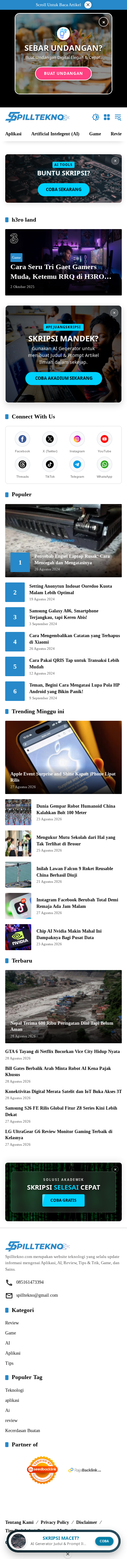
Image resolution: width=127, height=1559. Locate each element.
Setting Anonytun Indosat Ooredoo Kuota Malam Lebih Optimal (70, 589)
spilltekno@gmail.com (37, 1295)
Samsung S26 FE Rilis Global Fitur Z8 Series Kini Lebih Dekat (61, 1111)
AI (7, 1343)
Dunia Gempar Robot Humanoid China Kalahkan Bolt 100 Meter (75, 809)
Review (12, 1322)
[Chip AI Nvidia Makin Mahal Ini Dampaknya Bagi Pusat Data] (18, 937)
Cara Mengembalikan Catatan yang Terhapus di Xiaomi (74, 639)
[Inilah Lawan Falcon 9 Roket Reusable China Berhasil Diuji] (18, 875)
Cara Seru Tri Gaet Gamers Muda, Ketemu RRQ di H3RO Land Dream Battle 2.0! (57, 272)
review (11, 1420)
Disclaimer (86, 1522)
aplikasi (12, 1400)
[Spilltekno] (37, 116)
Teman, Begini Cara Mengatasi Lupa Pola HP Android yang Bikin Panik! (74, 688)
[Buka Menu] (107, 117)
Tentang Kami (19, 1522)
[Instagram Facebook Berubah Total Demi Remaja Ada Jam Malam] (18, 906)
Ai (7, 1410)
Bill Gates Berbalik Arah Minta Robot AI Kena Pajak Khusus (58, 1071)
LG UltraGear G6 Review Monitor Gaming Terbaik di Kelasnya (58, 1135)
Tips (9, 1363)
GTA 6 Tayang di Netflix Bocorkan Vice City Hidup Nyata (62, 1051)
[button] (96, 117)
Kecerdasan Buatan (22, 1430)
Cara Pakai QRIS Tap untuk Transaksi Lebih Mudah (74, 663)
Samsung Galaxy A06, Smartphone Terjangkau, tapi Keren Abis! (63, 614)
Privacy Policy (55, 1522)
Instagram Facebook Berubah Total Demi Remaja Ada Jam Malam (77, 903)
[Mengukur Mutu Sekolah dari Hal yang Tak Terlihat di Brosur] (18, 843)
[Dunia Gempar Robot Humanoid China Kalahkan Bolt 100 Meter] (18, 812)
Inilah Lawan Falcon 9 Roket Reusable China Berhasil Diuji (74, 872)
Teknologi (14, 1390)
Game (16, 257)
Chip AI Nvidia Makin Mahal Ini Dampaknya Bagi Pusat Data (69, 934)
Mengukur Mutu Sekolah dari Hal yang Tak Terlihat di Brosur (75, 840)
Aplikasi (13, 1353)
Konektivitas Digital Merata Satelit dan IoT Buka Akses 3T (63, 1091)
